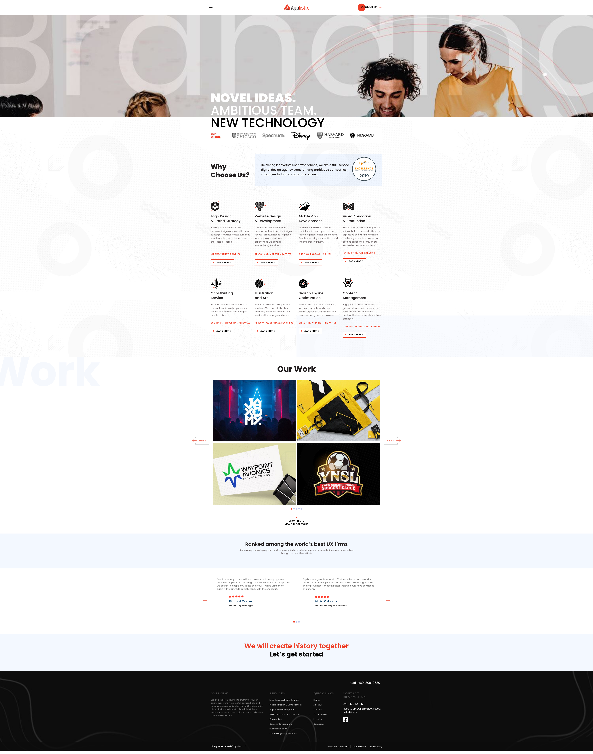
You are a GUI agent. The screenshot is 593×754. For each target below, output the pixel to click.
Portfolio (317, 719)
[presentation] (202, 441)
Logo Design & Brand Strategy (284, 700)
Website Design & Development (285, 704)
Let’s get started (296, 654)
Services (317, 709)
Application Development (282, 709)
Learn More (223, 262)
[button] (291, 508)
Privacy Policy (359, 746)
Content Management (280, 724)
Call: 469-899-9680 (365, 683)
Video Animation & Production (284, 714)
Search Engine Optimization (283, 733)
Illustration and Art (278, 728)
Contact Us (318, 724)
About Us (317, 704)
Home (316, 700)
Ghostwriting (275, 719)
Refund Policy (376, 746)
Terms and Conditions (338, 746)
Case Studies (320, 714)
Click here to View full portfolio (297, 522)
